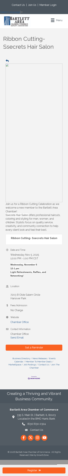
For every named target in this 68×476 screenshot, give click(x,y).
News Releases (40, 358)
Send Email (17, 337)
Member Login (47, 4)
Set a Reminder (34, 347)
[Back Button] (7, 61)
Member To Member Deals (39, 361)
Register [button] (32, 470)
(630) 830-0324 (36, 423)
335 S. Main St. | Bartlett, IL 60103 (36, 415)
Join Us (32, 4)
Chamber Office (19, 322)
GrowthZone (43, 455)
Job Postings (30, 364)
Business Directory (21, 358)
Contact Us (18, 4)
